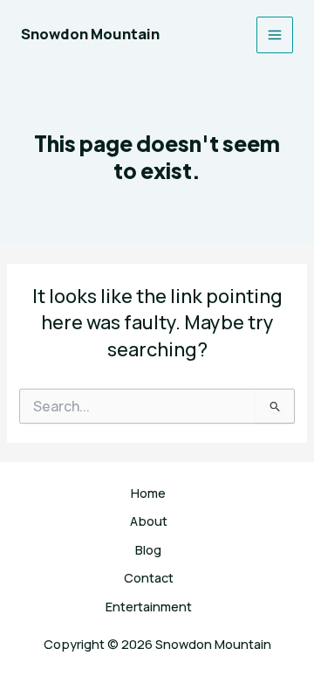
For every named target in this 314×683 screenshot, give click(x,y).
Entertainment (149, 606)
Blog (148, 549)
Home (148, 492)
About (148, 520)
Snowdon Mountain (90, 34)
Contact (149, 577)
